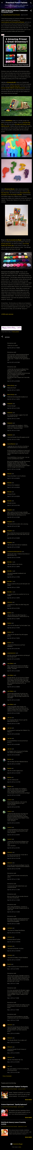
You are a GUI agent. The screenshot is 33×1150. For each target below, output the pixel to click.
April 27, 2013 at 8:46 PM (13, 478)
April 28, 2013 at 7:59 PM (13, 638)
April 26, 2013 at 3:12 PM (13, 408)
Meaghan (9, 510)
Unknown (9, 602)
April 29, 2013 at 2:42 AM (13, 671)
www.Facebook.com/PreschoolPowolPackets (12, 22)
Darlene (9, 612)
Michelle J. (10, 562)
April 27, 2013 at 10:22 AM (13, 469)
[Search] (31, 3)
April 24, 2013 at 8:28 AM (13, 381)
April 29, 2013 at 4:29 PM (13, 823)
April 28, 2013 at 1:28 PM (13, 566)
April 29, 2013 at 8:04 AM (13, 744)
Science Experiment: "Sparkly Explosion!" (14, 1104)
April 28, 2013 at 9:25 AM (13, 517)
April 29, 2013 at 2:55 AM (13, 713)
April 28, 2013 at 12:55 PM (13, 557)
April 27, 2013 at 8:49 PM (13, 487)
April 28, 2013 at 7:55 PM (13, 618)
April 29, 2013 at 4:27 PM (13, 807)
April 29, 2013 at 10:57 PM (13, 868)
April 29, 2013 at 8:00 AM (13, 734)
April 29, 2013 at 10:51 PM (13, 858)
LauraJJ (9, 799)
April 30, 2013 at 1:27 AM (13, 879)
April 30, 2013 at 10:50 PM (13, 960)
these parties (15, 331)
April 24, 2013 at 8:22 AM (13, 362)
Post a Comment (7, 1076)
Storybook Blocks (10, 189)
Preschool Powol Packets (16, 3)
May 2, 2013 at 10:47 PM (13, 1042)
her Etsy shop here (6, 243)
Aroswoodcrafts (11, 82)
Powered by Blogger (17, 1144)
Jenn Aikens (10, 663)
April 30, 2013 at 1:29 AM (13, 900)
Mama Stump (10, 385)
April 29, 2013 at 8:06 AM (13, 755)
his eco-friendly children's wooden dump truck (13, 88)
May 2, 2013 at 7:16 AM (13, 998)
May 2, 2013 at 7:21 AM (13, 1020)
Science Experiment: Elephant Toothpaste (14, 1086)
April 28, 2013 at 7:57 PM (13, 627)
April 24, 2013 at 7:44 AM (13, 348)
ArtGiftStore (9, 120)
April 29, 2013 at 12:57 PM (13, 782)
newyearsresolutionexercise (14, 551)
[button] (31, 11)
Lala (8, 1066)
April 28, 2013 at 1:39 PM (13, 587)
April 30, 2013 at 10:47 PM (13, 932)
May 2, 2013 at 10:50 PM (13, 1053)
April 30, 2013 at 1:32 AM (13, 912)
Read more (28, 1099)
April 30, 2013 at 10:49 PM (13, 941)
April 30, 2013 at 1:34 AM (13, 923)
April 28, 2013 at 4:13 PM (13, 608)
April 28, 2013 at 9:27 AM (13, 526)
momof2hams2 (11, 444)
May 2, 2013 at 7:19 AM (13, 1010)
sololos (20, 1147)
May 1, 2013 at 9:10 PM (13, 969)
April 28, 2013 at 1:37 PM (13, 577)
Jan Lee (9, 717)
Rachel (9, 964)
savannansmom (11, 653)
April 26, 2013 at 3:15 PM (13, 430)
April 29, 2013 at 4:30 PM (13, 834)
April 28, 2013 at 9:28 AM (13, 538)
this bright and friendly (20, 124)
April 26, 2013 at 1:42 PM (13, 399)
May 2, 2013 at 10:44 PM (13, 1033)
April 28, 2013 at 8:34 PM (13, 659)
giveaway (7, 337)
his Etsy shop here (15, 86)
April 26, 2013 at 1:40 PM (13, 390)
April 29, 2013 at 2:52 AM (13, 700)
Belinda (9, 759)
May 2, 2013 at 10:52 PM (13, 1062)
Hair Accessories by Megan (14, 240)
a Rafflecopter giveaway (7, 314)
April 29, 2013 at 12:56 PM (13, 773)
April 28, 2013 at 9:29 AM (13, 547)
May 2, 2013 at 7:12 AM (13, 983)
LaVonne (9, 928)
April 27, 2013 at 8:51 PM (13, 505)
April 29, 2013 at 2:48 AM (13, 687)
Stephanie (9, 403)
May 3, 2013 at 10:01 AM (13, 1072)
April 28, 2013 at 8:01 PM (13, 648)
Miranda (9, 473)
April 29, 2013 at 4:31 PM (13, 848)
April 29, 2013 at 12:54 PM (13, 764)
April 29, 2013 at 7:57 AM (13, 723)
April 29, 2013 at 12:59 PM (13, 795)
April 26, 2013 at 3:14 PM (13, 418)
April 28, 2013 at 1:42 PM (13, 598)
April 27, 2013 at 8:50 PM (13, 496)
